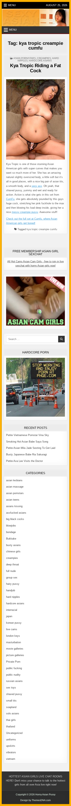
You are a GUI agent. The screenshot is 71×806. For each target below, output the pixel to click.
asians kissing (14, 506)
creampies (44, 58)
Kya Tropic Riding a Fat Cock (35, 68)
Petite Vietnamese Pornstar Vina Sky (27, 435)
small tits (11, 700)
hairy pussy (12, 583)
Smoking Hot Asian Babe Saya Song (27, 441)
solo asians (12, 713)
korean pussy (13, 622)
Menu (12, 5)
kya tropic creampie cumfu (42, 229)
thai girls (11, 719)
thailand (10, 726)
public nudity (13, 674)
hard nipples (13, 596)
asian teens (12, 499)
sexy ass (37, 186)
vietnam (10, 758)
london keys (13, 635)
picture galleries (15, 655)
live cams (11, 629)
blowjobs (11, 525)
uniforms (11, 739)
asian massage (14, 486)
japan (9, 616)
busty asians (13, 545)
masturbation (13, 642)
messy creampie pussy (25, 212)
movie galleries (14, 648)
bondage (11, 532)
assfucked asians (16, 512)
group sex (11, 577)
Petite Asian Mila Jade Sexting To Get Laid (30, 447)
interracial (11, 609)
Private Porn (13, 661)
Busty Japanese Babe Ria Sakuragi (26, 454)
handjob (10, 590)
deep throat (12, 564)
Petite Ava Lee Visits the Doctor (24, 460)
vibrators (11, 752)
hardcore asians (40, 60)
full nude (11, 571)
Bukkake (11, 538)
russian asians (14, 681)
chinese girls (13, 551)
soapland (11, 707)
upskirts (10, 745)
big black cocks (15, 519)
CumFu (10, 199)
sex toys (11, 687)
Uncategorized (14, 733)
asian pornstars (24, 58)
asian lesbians (14, 480)
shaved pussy (14, 694)
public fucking (14, 668)
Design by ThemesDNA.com (35, 800)
